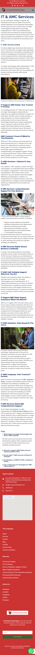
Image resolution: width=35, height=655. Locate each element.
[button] (32, 10)
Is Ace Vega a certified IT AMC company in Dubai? (18, 460)
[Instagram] (20, 5)
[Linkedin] (15, 5)
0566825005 (15, 1)
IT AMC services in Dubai (19, 411)
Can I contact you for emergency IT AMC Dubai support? (18, 465)
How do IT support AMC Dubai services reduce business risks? (17, 451)
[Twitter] (17, 5)
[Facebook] (12, 5)
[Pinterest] (23, 5)
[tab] (17, 435)
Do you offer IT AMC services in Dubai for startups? (18, 455)
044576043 (22, 1)
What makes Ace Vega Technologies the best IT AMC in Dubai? (18, 434)
